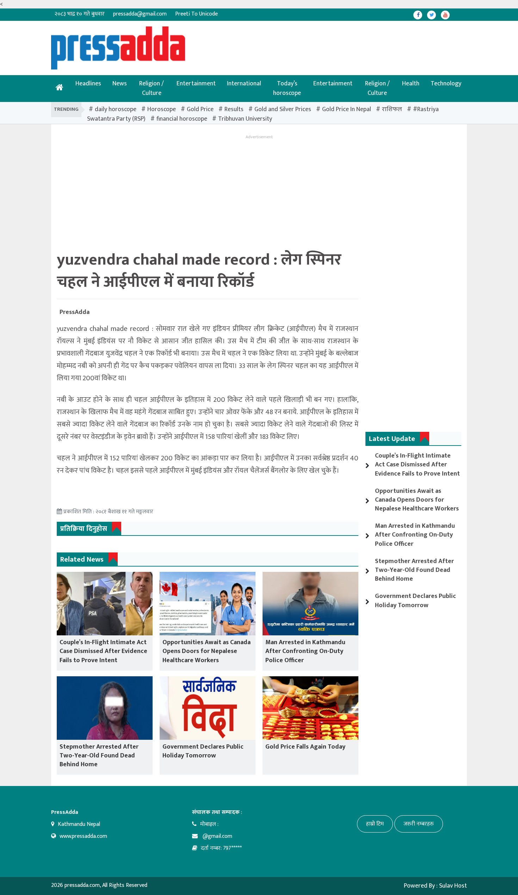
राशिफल (392, 109)
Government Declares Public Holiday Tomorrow (202, 751)
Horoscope (161, 109)
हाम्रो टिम (375, 824)
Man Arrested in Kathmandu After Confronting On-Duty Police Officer (305, 651)
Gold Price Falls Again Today (305, 747)
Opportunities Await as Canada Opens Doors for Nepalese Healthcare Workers (206, 651)
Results (233, 109)
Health (410, 83)
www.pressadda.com (83, 836)
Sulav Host (453, 886)
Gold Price (200, 109)
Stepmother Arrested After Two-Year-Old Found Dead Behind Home (99, 756)
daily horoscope (115, 109)
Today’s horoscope (287, 88)
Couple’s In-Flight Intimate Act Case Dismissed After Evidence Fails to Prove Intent (103, 651)
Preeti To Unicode (196, 14)
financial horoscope (181, 119)
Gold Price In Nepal (346, 109)
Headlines (88, 83)
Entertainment (196, 83)
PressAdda (75, 312)
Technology (446, 83)
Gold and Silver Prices (282, 109)
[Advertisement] (236, 42)
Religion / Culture (151, 88)
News (119, 83)
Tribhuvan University (245, 119)
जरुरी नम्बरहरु (418, 824)
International (244, 83)
